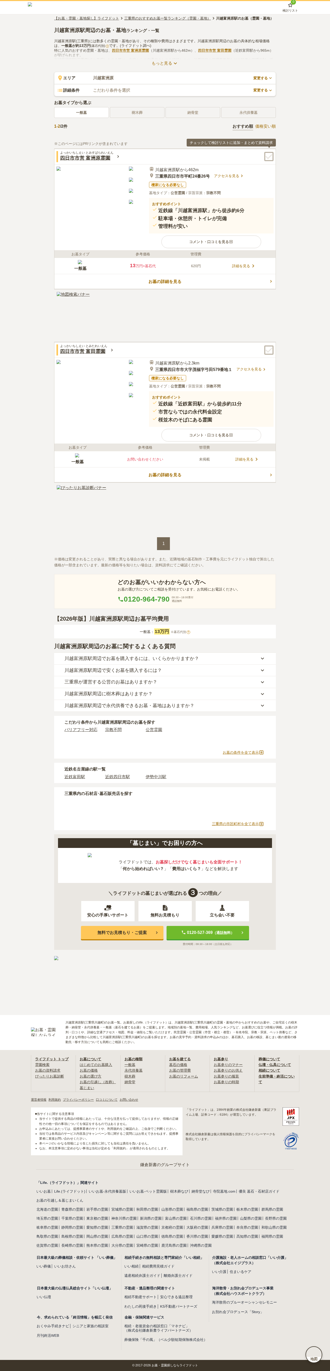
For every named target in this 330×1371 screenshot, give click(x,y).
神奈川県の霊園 (124, 1218)
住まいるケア (240, 1272)
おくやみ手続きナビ (53, 1326)
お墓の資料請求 (47, 1070)
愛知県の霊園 (97, 1227)
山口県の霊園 (147, 1236)
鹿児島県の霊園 (174, 1245)
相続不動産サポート (140, 1297)
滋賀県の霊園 (147, 1227)
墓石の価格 (178, 1065)
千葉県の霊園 (72, 1218)
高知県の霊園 (247, 1236)
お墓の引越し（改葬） (98, 1082)
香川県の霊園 (197, 1236)
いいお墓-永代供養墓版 (107, 1191)
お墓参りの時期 (226, 1082)
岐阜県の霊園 (47, 1227)
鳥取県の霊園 (47, 1236)
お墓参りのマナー (228, 1065)
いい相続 (131, 1266)
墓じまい (87, 1088)
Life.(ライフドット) (69, 1191)
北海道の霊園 (47, 1209)
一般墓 (81, 112)
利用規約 (54, 1099)
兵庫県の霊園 (222, 1227)
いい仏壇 (44, 1297)
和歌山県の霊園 (274, 1227)
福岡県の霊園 (272, 1236)
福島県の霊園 (197, 1209)
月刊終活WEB (48, 1335)
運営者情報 (38, 1099)
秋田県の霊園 (147, 1209)
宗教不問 (113, 729)
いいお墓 (43, 1191)
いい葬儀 (43, 1266)
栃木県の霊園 (247, 1209)
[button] (211, 242)
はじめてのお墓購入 (96, 1065)
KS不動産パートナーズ (178, 1306)
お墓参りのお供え (228, 1070)
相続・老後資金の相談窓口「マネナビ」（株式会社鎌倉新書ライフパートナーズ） (158, 1328)
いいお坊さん (65, 1266)
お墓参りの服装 (226, 1076)
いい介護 (219, 1272)
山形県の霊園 (172, 1209)
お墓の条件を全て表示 (241, 752)
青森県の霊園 (72, 1209)
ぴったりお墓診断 (49, 1076)
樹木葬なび (179, 1191)
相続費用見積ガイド (158, 1266)
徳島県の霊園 (172, 1236)
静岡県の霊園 (72, 1227)
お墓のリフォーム (183, 1076)
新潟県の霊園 (151, 1218)
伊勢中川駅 (156, 777)
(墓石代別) (99, 46)
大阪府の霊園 (197, 1227)
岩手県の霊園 (97, 1209)
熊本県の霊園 (97, 1245)
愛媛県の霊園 (222, 1236)
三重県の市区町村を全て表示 (235, 824)
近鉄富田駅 (74, 777)
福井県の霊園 (226, 1218)
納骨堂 (130, 1082)
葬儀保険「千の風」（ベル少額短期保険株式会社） (165, 1340)
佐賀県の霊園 (47, 1245)
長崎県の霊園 (72, 1245)
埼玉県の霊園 (47, 1218)
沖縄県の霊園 (201, 1245)
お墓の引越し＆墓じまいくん (59, 1200)
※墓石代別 (180, 632)
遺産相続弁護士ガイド (142, 1275)
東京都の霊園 (97, 1218)
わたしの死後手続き (140, 1306)
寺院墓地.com (224, 1191)
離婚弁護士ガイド (178, 1275)
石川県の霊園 (201, 1218)
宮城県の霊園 (122, 1209)
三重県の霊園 (122, 1227)
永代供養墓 (134, 1070)
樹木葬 (130, 1076)
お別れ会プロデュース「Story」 (238, 1312)
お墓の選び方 (90, 1076)
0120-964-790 (147, 599)
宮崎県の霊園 (147, 1245)
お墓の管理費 (180, 1070)
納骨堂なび (201, 1191)
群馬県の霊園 (272, 1209)
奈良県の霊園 (247, 1227)
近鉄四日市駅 (117, 777)
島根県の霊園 (72, 1236)
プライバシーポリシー (78, 1099)
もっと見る (162, 63)
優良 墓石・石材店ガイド (259, 1191)
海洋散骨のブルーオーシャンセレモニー (244, 1302)
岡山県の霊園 (97, 1236)
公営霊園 (154, 729)
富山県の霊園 (176, 1218)
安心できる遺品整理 (176, 1297)
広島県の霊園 (122, 1236)
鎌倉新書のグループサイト (165, 1164)
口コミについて (107, 1099)
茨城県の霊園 (222, 1209)
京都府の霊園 (172, 1227)
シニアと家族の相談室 (90, 1326)
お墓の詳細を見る (165, 281)
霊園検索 (42, 1065)
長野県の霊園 (276, 1218)
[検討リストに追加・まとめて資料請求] (269, 156)
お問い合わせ (129, 1099)
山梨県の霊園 (251, 1218)
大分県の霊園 (122, 1245)
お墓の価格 (89, 1070)
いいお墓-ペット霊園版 (148, 1191)
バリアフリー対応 (80, 729)
